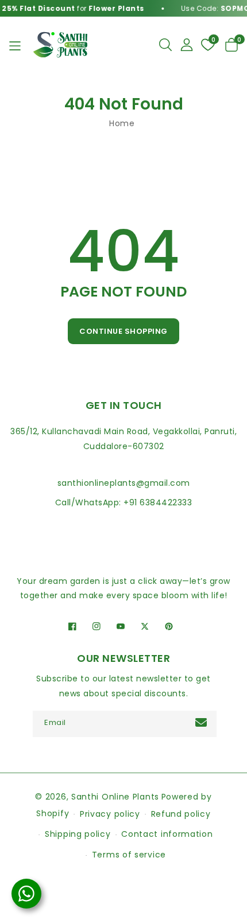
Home (121, 123)
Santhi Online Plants (115, 796)
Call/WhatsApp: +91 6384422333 (123, 502)
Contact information (167, 834)
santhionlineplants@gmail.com (123, 483)
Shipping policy (78, 834)
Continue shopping (123, 331)
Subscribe (202, 722)
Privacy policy (110, 814)
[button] (165, 44)
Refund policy (181, 814)
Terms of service (129, 854)
